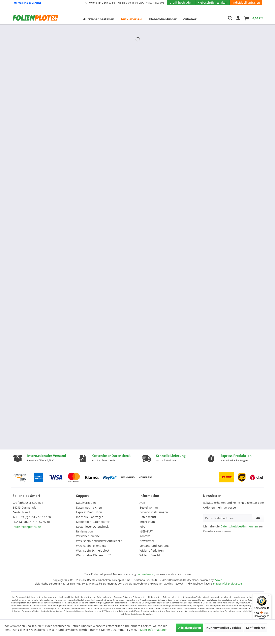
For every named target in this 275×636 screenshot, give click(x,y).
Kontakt (145, 536)
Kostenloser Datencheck (92, 526)
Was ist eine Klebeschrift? (93, 555)
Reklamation (84, 531)
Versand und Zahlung (154, 546)
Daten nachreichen (89, 507)
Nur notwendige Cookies (223, 628)
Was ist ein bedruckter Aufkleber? (99, 541)
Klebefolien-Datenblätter (93, 522)
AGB (142, 503)
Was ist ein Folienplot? (91, 546)
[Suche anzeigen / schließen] (230, 19)
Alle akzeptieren (189, 628)
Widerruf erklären (152, 550)
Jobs (142, 526)
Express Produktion (89, 512)
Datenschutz (148, 517)
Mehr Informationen (153, 630)
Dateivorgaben (86, 503)
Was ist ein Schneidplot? (92, 550)
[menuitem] (98, 19)
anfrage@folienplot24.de (227, 583)
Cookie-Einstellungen (154, 512)
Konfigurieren (255, 628)
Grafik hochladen (181, 2)
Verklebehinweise (88, 536)
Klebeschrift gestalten (212, 2)
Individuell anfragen (246, 2)
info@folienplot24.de (27, 527)
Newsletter (147, 541)
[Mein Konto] (238, 19)
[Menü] (268, 596)
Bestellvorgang (149, 507)
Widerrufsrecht (150, 555)
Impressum (147, 522)
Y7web (218, 580)
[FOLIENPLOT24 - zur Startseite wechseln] (37, 18)
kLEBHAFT (146, 531)
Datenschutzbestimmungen (239, 526)
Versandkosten (146, 574)
